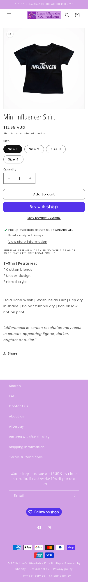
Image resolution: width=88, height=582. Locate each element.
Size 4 (13, 159)
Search (15, 386)
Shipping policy (60, 575)
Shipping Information (27, 447)
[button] (9, 15)
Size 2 (34, 149)
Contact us (18, 406)
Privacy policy (63, 569)
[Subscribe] (74, 495)
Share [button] (13, 353)
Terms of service (33, 575)
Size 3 (56, 149)
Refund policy (39, 569)
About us (16, 416)
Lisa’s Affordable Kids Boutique (41, 563)
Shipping (9, 133)
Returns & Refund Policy (29, 437)
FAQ (12, 396)
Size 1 (12, 149)
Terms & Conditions (26, 457)
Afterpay (16, 426)
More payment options (44, 218)
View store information (27, 241)
